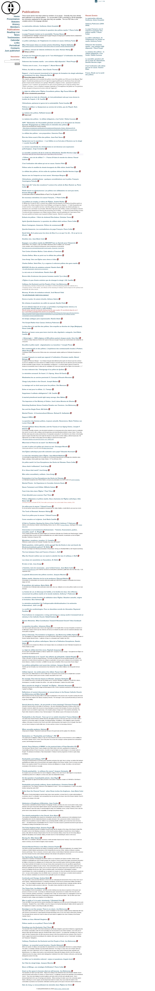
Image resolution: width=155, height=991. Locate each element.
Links (17, 43)
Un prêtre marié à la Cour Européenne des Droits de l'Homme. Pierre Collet (48, 462)
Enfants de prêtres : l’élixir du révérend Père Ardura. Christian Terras (46, 217)
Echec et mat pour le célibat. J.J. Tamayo (37, 389)
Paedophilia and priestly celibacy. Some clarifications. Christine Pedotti (48, 784)
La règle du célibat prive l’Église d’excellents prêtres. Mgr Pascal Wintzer (48, 91)
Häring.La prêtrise (29, 51)
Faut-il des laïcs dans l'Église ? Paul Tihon (37, 491)
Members (15, 27)
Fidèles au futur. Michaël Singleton (34, 919)
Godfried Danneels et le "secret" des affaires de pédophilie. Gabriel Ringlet (49, 657)
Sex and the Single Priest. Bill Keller (35, 409)
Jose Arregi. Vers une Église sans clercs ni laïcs (39, 259)
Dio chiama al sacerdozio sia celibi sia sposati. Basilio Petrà (43, 303)
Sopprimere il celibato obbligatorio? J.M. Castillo (39, 393)
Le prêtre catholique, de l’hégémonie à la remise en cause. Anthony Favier (95, 39)
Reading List (13, 32)
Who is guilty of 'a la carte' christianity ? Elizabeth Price (42, 900)
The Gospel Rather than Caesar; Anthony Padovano (40, 322)
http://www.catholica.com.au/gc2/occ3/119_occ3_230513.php (38, 439)
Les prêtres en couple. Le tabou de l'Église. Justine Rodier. (43, 201)
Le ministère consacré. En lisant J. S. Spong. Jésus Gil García (44, 373)
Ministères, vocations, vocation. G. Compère (38, 540)
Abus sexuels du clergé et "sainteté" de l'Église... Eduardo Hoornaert (47, 685)
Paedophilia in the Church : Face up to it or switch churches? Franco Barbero (50, 717)
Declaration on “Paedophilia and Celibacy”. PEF (39, 736)
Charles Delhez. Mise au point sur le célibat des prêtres (42, 255)
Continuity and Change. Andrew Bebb (35, 878)
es (100, 1)
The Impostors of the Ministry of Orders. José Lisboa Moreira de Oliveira (48, 401)
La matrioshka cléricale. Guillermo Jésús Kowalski (94, 19)
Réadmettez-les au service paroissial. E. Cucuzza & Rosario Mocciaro (47, 377)
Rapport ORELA (27, 417)
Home (17, 16)
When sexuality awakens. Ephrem (34, 729)
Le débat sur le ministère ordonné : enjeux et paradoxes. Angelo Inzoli (47, 959)
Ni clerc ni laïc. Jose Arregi (31, 564)
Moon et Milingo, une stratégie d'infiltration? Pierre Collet (42, 967)
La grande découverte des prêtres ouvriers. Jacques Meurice (44, 574)
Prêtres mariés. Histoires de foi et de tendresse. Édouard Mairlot (45, 578)
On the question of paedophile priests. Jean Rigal (40, 778)
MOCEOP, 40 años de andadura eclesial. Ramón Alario (41, 267)
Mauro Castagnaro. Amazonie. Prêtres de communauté (41, 225)
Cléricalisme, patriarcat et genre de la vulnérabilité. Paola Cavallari (46, 103)
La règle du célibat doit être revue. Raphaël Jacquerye (41, 650)
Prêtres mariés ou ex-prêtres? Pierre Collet (37, 923)
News (17, 35)
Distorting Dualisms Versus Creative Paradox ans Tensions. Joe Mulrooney (49, 405)
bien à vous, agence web (62, 989)
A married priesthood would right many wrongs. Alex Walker (43, 397)
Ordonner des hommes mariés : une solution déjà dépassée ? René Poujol (94, 46)
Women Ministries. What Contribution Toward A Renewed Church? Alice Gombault (51, 621)
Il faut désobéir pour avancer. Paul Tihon (36, 495)
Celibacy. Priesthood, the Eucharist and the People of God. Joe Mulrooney (49, 941)
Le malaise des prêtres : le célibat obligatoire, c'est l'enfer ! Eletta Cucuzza (94, 53)
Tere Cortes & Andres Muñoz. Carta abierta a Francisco (41, 251)
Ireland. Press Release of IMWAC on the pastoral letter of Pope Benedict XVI (49, 746)
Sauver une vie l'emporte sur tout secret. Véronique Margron (43, 175)
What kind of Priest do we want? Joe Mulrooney (39, 442)
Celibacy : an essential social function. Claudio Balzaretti (42, 945)
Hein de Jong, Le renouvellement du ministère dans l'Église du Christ (47, 985)
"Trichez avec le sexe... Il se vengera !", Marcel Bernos (41, 65)
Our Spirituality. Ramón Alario (32, 857)
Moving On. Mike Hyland (31, 838)
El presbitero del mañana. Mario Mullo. (36, 585)
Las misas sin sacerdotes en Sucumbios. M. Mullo (40, 560)
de (104, 1)
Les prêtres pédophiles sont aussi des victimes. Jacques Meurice (45, 665)
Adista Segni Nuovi (48, 448)
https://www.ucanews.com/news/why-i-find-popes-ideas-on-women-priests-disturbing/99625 (48, 46)
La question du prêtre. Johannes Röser (36, 626)
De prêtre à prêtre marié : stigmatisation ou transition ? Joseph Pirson (47, 345)
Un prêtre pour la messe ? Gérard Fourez (36, 506)
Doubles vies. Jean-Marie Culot (33, 239)
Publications (13, 29)
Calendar (15, 40)
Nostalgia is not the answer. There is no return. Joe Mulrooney (44, 909)
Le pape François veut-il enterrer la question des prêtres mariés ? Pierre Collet (94, 31)
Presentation (13, 19)
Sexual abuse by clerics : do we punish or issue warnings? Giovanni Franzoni (50, 704)
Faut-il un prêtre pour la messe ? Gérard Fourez (39, 515)
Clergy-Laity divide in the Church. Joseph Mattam (40, 381)
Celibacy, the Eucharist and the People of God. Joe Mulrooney (44, 284)
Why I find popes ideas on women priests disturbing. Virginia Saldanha (47, 45)
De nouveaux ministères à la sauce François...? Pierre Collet (43, 197)
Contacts (15, 48)
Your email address (15, 59)
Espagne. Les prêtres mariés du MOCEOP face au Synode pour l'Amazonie (48, 243)
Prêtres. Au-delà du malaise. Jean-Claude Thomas (40, 69)
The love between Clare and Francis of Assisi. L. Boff (41, 552)
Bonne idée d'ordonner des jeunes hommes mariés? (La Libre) (44, 276)
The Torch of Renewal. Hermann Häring (36, 511)
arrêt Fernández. (75, 479)
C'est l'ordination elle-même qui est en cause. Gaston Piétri (95, 67)
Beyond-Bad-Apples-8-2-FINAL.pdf (34, 77)
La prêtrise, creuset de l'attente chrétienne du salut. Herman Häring (46, 50)
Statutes (15, 21)
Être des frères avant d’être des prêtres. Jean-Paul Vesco (42, 137)
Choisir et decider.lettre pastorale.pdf (34, 93)
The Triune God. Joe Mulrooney (33, 888)
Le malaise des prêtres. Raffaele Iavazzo (36, 113)
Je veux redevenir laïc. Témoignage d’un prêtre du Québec (43, 369)
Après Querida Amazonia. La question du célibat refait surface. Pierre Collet (49, 221)
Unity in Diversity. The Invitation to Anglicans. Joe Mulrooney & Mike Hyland (49, 635)
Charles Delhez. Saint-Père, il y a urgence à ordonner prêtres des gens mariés (50, 263)
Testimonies (13, 37)
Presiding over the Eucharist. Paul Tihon (36, 927)
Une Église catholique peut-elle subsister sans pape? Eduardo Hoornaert (48, 451)
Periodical (14, 45)
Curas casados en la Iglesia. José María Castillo (39, 519)
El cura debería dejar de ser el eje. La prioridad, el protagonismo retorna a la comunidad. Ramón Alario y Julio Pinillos (49, 307)
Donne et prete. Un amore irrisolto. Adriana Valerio (40, 299)
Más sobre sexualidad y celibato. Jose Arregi (38, 474)
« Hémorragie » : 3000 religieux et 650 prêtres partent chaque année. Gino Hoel (50, 338)
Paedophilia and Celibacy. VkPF (33, 759)
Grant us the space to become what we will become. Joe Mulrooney (46, 971)
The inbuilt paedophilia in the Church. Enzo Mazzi (40, 815)
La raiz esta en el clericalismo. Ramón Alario (38, 272)
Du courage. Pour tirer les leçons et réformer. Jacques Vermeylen (45, 679)
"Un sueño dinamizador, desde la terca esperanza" (35, 295)
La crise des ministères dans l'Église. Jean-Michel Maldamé (43, 455)
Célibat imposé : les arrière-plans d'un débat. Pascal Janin (43, 672)
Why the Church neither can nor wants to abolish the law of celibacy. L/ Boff (49, 556)
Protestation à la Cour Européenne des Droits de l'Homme (43, 478)
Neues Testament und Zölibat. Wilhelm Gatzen (38, 487)
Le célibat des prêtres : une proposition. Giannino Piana (42, 133)
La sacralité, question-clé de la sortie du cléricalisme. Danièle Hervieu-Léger (95, 60)
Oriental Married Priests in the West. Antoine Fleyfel (40, 847)
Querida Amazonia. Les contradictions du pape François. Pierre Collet (47, 229)
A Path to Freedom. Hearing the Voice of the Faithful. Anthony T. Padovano (49, 523)
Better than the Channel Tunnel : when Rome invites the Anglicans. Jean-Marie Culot (52, 791)
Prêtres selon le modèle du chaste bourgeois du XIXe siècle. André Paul (48, 167)
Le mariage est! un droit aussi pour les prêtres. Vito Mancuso (44, 385)
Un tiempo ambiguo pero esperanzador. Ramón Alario (41, 319)
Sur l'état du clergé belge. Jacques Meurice (37, 963)
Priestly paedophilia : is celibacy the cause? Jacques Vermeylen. (45, 771)
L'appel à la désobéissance (29, 569)
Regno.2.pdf (27, 115)
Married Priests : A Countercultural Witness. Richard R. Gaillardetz (45, 413)
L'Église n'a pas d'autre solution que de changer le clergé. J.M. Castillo (47, 280)
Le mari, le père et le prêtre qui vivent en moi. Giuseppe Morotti (44, 446)
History (16, 24)
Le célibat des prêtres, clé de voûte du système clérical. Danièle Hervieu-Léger (50, 171)
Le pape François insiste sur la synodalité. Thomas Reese (43, 34)
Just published (12, 51)
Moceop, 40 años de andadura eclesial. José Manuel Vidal (43, 292)
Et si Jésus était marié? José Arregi (34, 470)
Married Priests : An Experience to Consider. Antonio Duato (43, 483)
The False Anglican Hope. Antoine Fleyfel (37, 827)
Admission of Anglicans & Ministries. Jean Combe (40, 803)
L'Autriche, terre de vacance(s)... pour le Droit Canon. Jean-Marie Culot (47, 568)
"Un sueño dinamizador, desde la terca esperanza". (35, 269)
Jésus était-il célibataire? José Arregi (35, 466)
